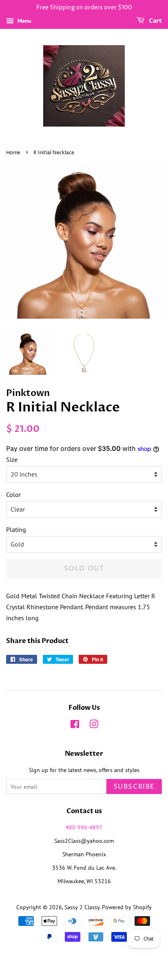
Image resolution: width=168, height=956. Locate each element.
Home (13, 152)
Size (12, 459)
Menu (23, 20)
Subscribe (134, 786)
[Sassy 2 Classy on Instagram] (93, 725)
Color (13, 494)
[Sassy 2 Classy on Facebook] (75, 725)
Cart (155, 21)
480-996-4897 (84, 827)
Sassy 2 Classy (81, 907)
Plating (16, 529)
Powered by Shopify (127, 907)
